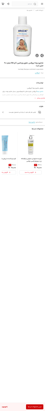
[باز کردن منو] (41, 3)
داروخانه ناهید (39, 10)
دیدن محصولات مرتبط (35, 407)
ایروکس (37, 73)
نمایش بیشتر (41, 98)
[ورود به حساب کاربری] (8, 4)
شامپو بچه (29, 10)
